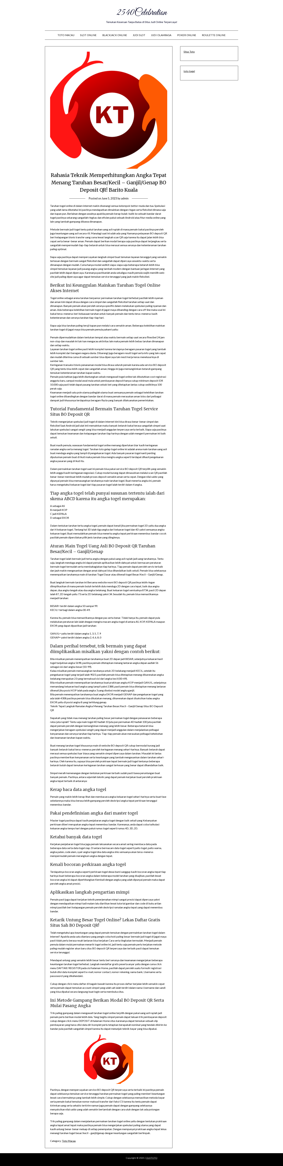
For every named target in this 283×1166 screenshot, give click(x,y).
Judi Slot (139, 35)
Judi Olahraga (161, 35)
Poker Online (186, 35)
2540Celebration (141, 13)
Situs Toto (189, 51)
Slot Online (88, 35)
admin (125, 198)
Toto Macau (65, 35)
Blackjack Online (114, 35)
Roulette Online (214, 35)
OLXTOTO (151, 1157)
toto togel (189, 71)
